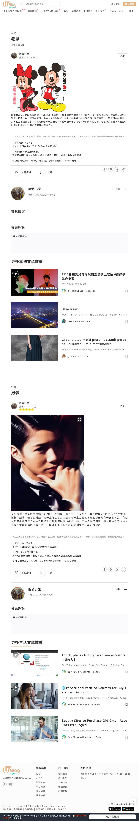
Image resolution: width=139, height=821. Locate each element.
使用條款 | (30, 809)
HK (29, 806)
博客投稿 (40, 795)
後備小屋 (24, 54)
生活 (13, 386)
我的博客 (63, 791)
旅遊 (35, 155)
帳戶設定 (63, 778)
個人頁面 (63, 773)
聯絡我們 (63, 809)
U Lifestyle (10, 806)
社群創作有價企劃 (12, 10)
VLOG (113, 10)
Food (46, 806)
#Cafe (112, 773)
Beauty (37, 806)
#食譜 (105, 773)
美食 (121, 10)
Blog (54, 806)
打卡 (28, 155)
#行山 (91, 773)
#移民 (84, 778)
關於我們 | (8, 809)
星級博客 (88, 10)
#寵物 (84, 773)
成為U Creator (50, 10)
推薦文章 (76, 10)
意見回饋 (40, 791)
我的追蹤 (63, 786)
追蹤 (122, 55)
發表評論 (20, 236)
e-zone (62, 806)
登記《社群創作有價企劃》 (45, 146)
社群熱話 (32, 10)
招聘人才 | (52, 809)
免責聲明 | (19, 809)
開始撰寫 (129, 4)
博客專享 (100, 10)
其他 (13, 32)
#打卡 (98, 773)
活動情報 (77, 155)
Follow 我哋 (70, 160)
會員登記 (115, 4)
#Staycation (124, 773)
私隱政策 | (41, 809)
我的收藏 (63, 782)
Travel (21, 806)
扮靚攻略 (65, 155)
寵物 (56, 155)
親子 (49, 155)
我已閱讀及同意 (112, 816)
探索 (66, 10)
